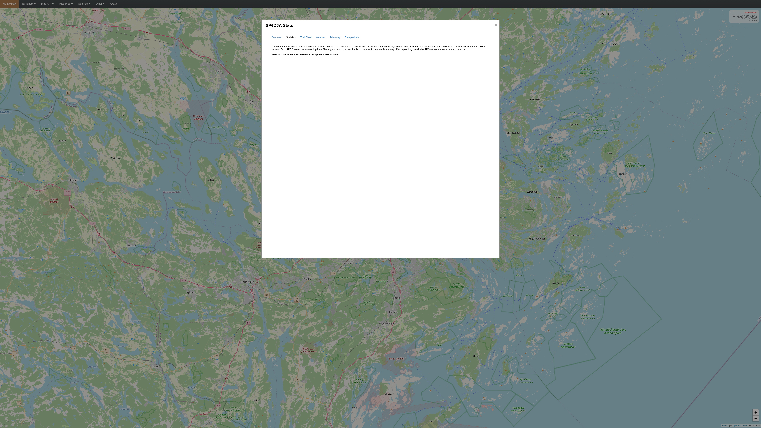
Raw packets (352, 37)
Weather (320, 37)
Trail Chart (306, 37)
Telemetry (335, 37)
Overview (277, 37)
